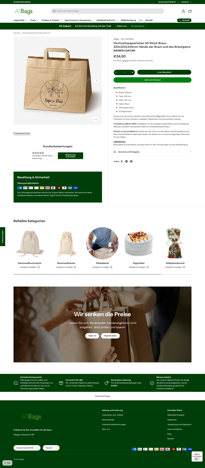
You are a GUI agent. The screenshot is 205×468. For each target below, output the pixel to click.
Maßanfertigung (128, 20)
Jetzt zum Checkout (152, 80)
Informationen (108, 419)
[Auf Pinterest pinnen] (131, 161)
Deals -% (92, 336)
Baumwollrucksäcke (29, 263)
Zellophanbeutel (175, 263)
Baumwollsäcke (66, 263)
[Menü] (201, 452)
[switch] (197, 459)
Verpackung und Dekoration (179, 424)
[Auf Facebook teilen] (126, 161)
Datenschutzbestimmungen (114, 424)
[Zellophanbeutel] (175, 243)
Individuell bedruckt (106, 20)
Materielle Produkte (175, 415)
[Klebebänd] (102, 243)
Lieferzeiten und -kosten (112, 415)
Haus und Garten (174, 429)
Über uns (106, 429)
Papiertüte (172, 419)
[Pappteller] (139, 243)
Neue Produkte (110, 336)
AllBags (116, 39)
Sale (141, 20)
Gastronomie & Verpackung (78, 20)
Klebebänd (102, 263)
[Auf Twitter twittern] (121, 161)
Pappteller (139, 263)
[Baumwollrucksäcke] (30, 243)
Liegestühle (19, 20)
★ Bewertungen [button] (2, 236)
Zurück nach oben (102, 396)
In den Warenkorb (164, 72)
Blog (169, 434)
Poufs (33, 20)
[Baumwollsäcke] (66, 243)
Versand (125, 60)
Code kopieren (138, 26)
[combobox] (107, 11)
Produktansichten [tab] (22, 133)
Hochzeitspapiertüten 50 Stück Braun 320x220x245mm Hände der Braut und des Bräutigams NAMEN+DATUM (37, 33)
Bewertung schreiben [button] (70, 155)
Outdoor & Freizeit (50, 20)
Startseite (17, 33)
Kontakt (149, 20)
